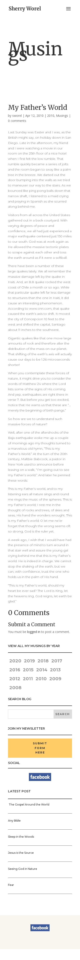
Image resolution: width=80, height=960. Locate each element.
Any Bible (14, 820)
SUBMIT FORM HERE (40, 748)
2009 (55, 678)
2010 (50, 115)
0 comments (17, 121)
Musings (62, 115)
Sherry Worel (26, 952)
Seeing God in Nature (22, 868)
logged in (33, 632)
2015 (28, 669)
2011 (28, 678)
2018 (43, 661)
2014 (41, 669)
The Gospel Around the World (28, 804)
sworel (17, 115)
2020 (14, 661)
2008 (15, 687)
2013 (55, 669)
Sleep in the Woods (21, 836)
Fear (11, 885)
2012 (14, 678)
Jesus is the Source (21, 852)
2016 (14, 669)
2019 (29, 661)
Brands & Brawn (34, 957)
